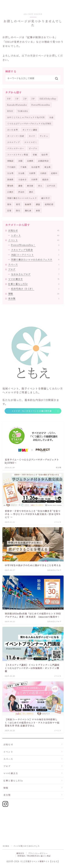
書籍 (20, 185)
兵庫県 (30, 160)
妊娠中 (54, 173)
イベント (33, 240)
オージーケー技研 (15, 136)
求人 (40, 185)
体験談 (10, 160)
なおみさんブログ (35, 274)
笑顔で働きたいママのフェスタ (22, 198)
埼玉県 (47, 167)
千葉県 (23, 167)
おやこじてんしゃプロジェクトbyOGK (26, 117)
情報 (33, 293)
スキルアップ (13, 142)
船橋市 (28, 204)
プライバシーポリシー (38, 853)
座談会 (45, 179)
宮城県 (10, 179)
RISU (10, 111)
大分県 (21, 173)
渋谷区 (21, 191)
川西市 (34, 179)
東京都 (30, 185)
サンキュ (44, 136)
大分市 (10, 173)
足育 (9, 210)
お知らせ (33, 230)
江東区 (10, 191)
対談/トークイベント (35, 254)
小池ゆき (22, 179)
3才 (33, 98)
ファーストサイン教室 (17, 154)
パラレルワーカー (15, 148)
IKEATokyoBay (48, 98)
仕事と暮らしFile (33, 283)
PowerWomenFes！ (35, 245)
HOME (6, 846)
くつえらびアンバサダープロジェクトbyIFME (29, 123)
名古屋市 (35, 167)
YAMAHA (23, 111)
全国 (20, 160)
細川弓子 (45, 198)
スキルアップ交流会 (35, 249)
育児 (18, 204)
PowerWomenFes (40, 104)
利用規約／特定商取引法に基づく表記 (34, 855)
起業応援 (49, 204)
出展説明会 (43, 160)
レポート (35, 235)
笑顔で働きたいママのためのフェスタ (35, 259)
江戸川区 (51, 185)
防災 (18, 210)
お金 (51, 117)
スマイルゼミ (30, 142)
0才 (9, 98)
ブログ (33, 269)
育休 (9, 204)
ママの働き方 (33, 279)
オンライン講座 (29, 129)
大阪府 (43, 173)
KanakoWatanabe (17, 104)
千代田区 (11, 167)
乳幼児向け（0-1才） (35, 288)
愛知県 (10, 185)
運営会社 (20, 853)
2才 (25, 98)
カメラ (32, 136)
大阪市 (32, 173)
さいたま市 (12, 129)
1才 (17, 98)
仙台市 (44, 154)
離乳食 (28, 210)
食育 (38, 210)
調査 (38, 204)
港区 (31, 191)
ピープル (33, 148)
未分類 (33, 298)
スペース (33, 264)
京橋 (35, 154)
